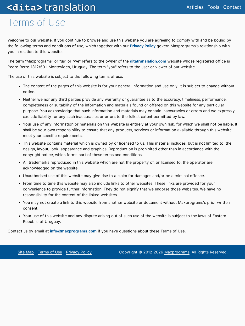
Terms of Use (50, 252)
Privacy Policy (143, 45)
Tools (213, 7)
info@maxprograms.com (73, 231)
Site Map (26, 252)
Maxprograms (176, 252)
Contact (232, 7)
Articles (195, 7)
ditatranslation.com (148, 61)
